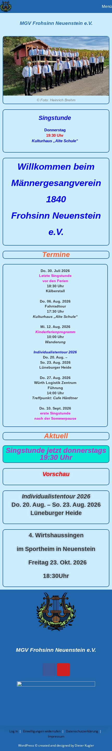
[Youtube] (63, 669)
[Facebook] (48, 669)
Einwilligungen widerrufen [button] (42, 731)
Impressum (56, 736)
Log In (13, 731)
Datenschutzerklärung (82, 731)
